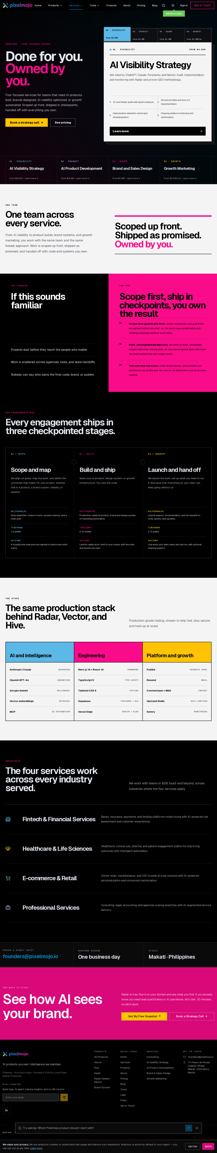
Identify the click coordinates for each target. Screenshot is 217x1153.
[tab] (117, 34)
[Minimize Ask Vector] (196, 1128)
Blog (154, 5)
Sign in (184, 5)
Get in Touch (202, 5)
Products (53, 5)
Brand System (102, 1087)
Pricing (141, 5)
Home (38, 5)
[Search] (163, 5)
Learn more (158, 131)
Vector (98, 1062)
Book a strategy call (26, 122)
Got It (208, 1146)
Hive (96, 1067)
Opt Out (192, 1146)
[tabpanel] (158, 91)
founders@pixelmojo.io (30, 956)
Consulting (153, 1057)
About (126, 5)
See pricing (63, 122)
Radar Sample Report (102, 1080)
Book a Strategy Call (191, 1016)
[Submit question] (188, 1128)
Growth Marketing (156, 1078)
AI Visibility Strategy (158, 1062)
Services (74, 5)
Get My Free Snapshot (144, 1016)
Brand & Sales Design (159, 1073)
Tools (93, 5)
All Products (101, 1057)
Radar (97, 1073)
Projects (111, 5)
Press (123, 1100)
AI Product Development (160, 1067)
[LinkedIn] (6, 1110)
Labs (123, 1095)
